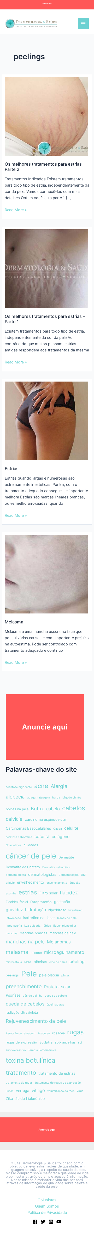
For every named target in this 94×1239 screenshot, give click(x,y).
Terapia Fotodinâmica (42, 1050)
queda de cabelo (56, 995)
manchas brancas (33, 933)
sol (80, 1042)
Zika (9, 1098)
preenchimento (24, 986)
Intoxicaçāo (13, 918)
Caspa (57, 828)
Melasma (14, 621)
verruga (22, 1090)
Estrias (12, 468)
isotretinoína (33, 917)
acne (41, 786)
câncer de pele (31, 855)
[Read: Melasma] (46, 574)
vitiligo (38, 1090)
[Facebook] (35, 1221)
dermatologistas (42, 874)
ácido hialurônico (30, 1098)
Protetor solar (57, 986)
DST (84, 875)
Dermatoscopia (68, 875)
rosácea (58, 1033)
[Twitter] (43, 1221)
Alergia (59, 786)
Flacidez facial (17, 902)
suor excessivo (16, 1050)
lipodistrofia (14, 925)
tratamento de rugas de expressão (58, 1082)
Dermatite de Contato (23, 867)
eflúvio (10, 882)
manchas (11, 933)
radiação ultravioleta (22, 1012)
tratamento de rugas (19, 1082)
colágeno (60, 836)
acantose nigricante (19, 787)
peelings (12, 975)
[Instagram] (51, 1221)
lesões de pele (67, 918)
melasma (17, 952)
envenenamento (56, 882)
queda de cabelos (25, 1004)
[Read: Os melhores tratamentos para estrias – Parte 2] (46, 116)
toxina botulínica (30, 1060)
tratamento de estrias (56, 1073)
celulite (71, 828)
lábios (47, 925)
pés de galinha (32, 995)
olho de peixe (58, 962)
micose (36, 953)
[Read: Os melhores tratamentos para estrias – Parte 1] (46, 268)
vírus (80, 1091)
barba (56, 797)
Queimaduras (55, 1004)
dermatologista (16, 875)
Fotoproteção (41, 902)
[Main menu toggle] (83, 23)
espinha (11, 893)
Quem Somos (47, 1206)
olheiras (40, 961)
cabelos (73, 808)
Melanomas (59, 941)
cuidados (31, 845)
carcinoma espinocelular (46, 819)
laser (51, 917)
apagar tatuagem (38, 797)
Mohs (27, 962)
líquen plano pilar (64, 925)
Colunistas (47, 1200)
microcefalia (14, 962)
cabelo (53, 808)
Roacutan (44, 1033)
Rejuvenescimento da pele (36, 1021)
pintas (65, 975)
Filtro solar (48, 893)
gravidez (14, 909)
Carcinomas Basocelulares (28, 828)
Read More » (16, 210)
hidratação (35, 909)
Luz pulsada (32, 925)
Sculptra (45, 1042)
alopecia (15, 797)
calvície (14, 819)
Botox (37, 808)
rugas (75, 1032)
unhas (10, 1091)
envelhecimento (30, 882)
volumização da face (60, 1091)
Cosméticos (13, 845)
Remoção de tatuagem (20, 1033)
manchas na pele (25, 942)
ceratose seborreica (19, 837)
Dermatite (66, 857)
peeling (77, 961)
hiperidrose (57, 910)
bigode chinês (71, 797)
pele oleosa (49, 975)
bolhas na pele (17, 809)
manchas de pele (63, 933)
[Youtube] (58, 1221)
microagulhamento (64, 952)
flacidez (69, 893)
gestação (62, 901)
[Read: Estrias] (46, 420)
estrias (28, 892)
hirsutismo (75, 910)
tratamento (21, 1072)
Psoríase (13, 995)
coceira (41, 836)
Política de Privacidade (47, 1212)
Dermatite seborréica (56, 867)
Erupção (74, 882)
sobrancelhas (65, 1042)
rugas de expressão (21, 1042)
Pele (29, 973)
